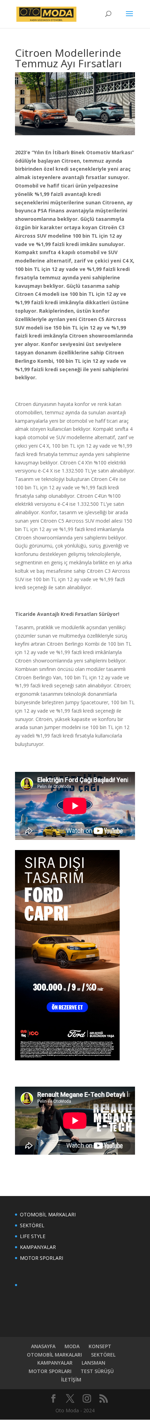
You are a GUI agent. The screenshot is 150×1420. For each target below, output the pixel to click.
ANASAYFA (43, 1346)
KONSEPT (100, 1346)
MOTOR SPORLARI (41, 1258)
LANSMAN (93, 1362)
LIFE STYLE (32, 1236)
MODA (72, 1346)
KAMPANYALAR (38, 1247)
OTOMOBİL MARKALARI (48, 1214)
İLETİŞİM (71, 1379)
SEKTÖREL (32, 1225)
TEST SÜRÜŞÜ (97, 1371)
